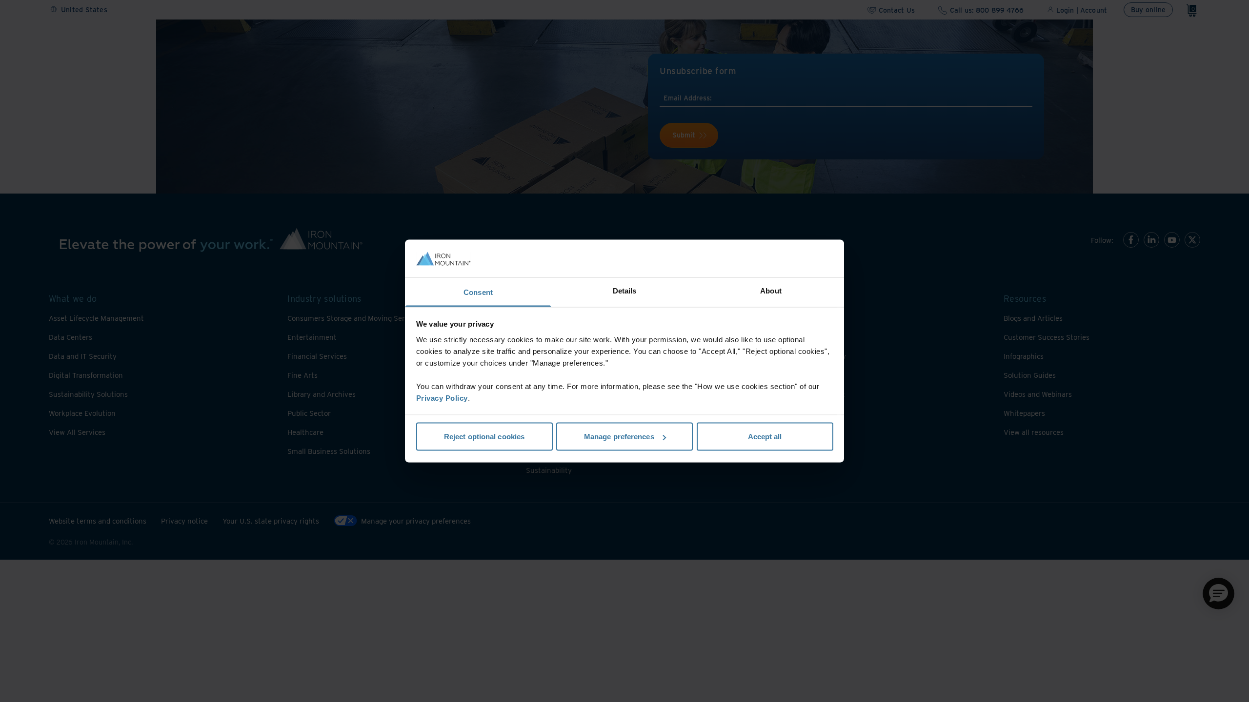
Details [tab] (625, 290)
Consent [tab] (478, 292)
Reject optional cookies (484, 436)
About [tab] (771, 290)
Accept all (765, 436)
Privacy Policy (442, 397)
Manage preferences (619, 436)
